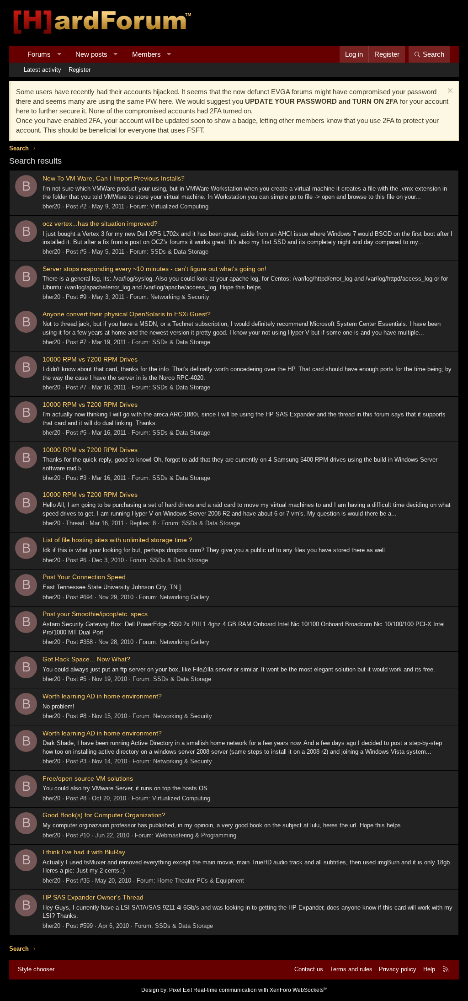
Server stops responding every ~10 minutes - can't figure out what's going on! (154, 268)
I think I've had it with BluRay (84, 852)
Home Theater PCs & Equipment (200, 880)
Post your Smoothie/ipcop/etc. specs (95, 614)
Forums (39, 54)
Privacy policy (397, 969)
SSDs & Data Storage (179, 251)
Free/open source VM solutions (88, 778)
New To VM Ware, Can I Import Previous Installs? (114, 178)
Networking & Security (179, 296)
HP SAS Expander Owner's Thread (93, 897)
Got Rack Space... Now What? (86, 659)
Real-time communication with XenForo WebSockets (260, 990)
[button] (59, 54)
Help (429, 969)
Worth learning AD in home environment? (102, 696)
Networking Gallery (184, 597)
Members (146, 54)
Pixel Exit (180, 990)
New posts (91, 54)
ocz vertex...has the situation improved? (100, 223)
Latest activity (42, 69)
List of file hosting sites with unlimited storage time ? (117, 539)
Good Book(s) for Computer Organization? (104, 815)
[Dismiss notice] (449, 91)
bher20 (51, 206)
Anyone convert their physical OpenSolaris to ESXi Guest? (127, 314)
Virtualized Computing (179, 206)
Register (79, 69)
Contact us (308, 969)
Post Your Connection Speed (84, 576)
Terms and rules (351, 969)
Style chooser (36, 969)
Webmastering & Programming (195, 835)
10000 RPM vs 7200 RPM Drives (90, 359)
